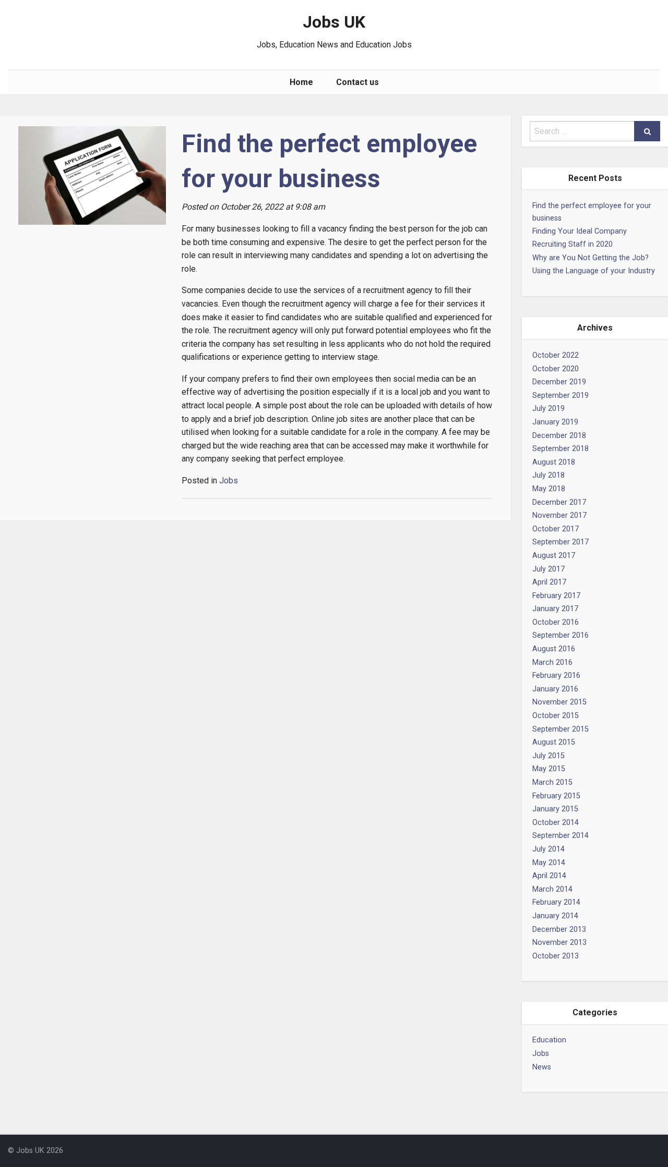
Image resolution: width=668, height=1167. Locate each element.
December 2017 (559, 502)
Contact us (357, 82)
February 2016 (556, 675)
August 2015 (553, 742)
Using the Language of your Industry (593, 270)
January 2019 (555, 422)
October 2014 (555, 822)
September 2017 (560, 542)
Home (301, 82)
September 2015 (560, 729)
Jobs (540, 1053)
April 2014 (549, 875)
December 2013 (559, 929)
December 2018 (559, 435)
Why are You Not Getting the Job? (590, 257)
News (541, 1067)
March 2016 (552, 662)
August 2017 (553, 555)
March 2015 (552, 782)
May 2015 (548, 768)
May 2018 (548, 488)
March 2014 (552, 889)
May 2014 (548, 862)
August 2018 (553, 462)
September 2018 (560, 448)
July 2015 (548, 755)
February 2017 (556, 595)
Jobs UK (334, 22)
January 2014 (555, 915)
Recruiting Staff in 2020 (572, 244)
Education (549, 1040)
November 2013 (559, 942)
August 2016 (553, 649)
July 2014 (548, 849)
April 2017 (549, 582)
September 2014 (560, 835)
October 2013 (555, 956)
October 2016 (555, 622)
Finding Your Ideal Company (579, 231)
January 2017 (555, 608)
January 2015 (555, 809)
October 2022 (555, 355)
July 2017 (548, 569)
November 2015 (559, 702)
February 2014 (556, 902)
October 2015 (555, 715)
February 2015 (556, 796)
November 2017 (559, 515)
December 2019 (559, 382)
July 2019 (548, 408)
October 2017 (555, 529)
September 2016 (560, 635)
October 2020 (555, 368)
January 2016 (555, 689)
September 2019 (560, 395)
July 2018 (548, 475)
